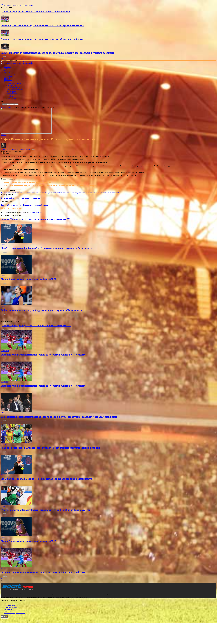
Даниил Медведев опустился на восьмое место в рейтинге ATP (35, 11)
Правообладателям (10, 607)
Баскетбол (8, 72)
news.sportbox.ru (15, 189)
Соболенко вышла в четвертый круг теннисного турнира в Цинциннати (41, 310)
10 (1, 423)
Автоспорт (8, 80)
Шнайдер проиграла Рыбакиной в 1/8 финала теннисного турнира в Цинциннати (46, 248)
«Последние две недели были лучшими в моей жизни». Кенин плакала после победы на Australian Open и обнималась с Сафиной (51, 186)
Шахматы (10, 97)
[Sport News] (17, 5)
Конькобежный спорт (14, 89)
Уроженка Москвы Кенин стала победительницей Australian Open (27, 182)
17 (1, 392)
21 (1, 254)
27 (1, 578)
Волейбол (8, 76)
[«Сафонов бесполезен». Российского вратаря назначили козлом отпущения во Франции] (16, 442)
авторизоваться (37, 212)
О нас (6, 603)
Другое (6, 82)
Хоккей (7, 71)
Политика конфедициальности (14, 613)
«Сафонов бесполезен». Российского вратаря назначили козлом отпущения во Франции (50, 448)
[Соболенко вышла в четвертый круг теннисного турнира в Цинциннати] (16, 304)
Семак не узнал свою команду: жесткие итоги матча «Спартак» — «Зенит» (42, 25)
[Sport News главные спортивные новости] (18, 590)
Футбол (7, 69)
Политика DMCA (9, 605)
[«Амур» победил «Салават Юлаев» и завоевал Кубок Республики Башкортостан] (16, 504)
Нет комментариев (23, 149)
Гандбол (10, 95)
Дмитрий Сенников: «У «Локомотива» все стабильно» (24, 205)
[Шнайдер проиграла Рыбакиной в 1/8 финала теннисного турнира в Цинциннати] (16, 242)
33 (1, 316)
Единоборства (9, 74)
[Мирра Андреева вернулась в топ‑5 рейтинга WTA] (16, 273)
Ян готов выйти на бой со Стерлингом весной (20, 198)
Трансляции (11, 98)
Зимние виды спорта (14, 84)
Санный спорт (12, 93)
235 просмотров (6, 149)
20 (1, 285)
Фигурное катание (13, 87)
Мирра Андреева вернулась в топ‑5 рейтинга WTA (28, 279)
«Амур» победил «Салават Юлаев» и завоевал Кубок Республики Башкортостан (46, 510)
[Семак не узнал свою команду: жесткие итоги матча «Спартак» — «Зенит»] (5, 21)
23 (1, 516)
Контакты (7, 611)
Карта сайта (8, 609)
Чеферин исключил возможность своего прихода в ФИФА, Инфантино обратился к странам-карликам (57, 53)
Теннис (7, 78)
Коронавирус (11, 85)
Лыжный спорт (12, 91)
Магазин (7, 67)
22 (1, 454)
